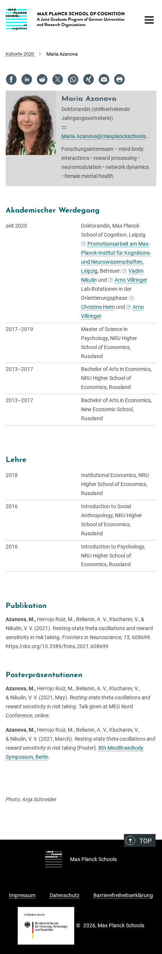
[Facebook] (11, 79)
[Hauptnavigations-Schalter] (149, 19)
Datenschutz (64, 895)
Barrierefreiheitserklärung (123, 895)
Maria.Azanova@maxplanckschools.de (107, 136)
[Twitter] (57, 79)
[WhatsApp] (73, 79)
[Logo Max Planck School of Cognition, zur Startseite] (67, 18)
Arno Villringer (131, 280)
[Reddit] (42, 79)
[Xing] (88, 79)
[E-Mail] (104, 79)
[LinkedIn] (26, 79)
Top (145, 841)
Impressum (22, 895)
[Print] (119, 79)
